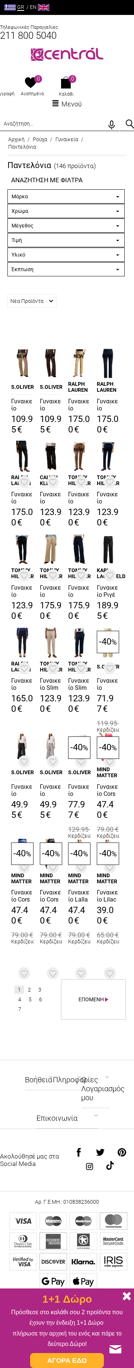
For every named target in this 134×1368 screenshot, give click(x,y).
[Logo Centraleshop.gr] (67, 53)
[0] (30, 83)
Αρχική (16, 139)
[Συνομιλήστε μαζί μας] (115, 1349)
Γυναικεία (66, 139)
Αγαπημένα (32, 93)
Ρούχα (40, 139)
